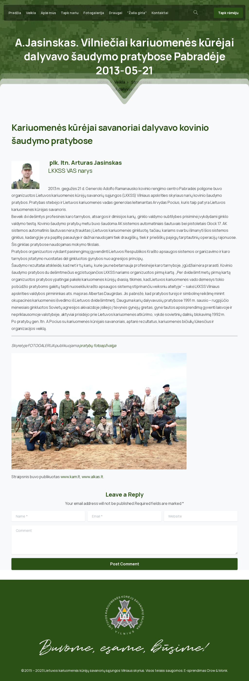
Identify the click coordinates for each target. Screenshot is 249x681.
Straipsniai (140, 82)
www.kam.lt (70, 476)
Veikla (119, 82)
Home (103, 82)
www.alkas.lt (92, 476)
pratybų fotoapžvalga (97, 345)
